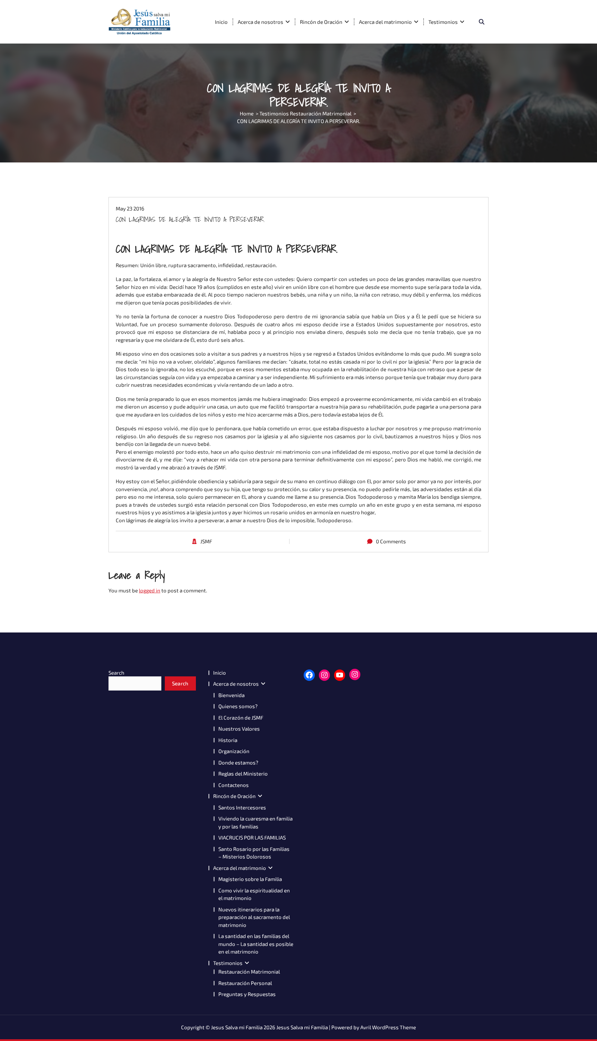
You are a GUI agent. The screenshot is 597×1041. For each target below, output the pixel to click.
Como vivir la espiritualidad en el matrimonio (254, 894)
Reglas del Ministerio (243, 773)
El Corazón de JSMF (240, 717)
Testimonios (443, 22)
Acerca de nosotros (260, 22)
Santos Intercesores (242, 807)
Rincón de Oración (321, 22)
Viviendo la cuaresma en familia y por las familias (255, 822)
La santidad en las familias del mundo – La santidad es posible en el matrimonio (255, 944)
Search (116, 672)
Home (247, 113)
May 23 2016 (130, 208)
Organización (233, 751)
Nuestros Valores (239, 728)
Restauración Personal (245, 983)
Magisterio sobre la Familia (250, 879)
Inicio (221, 22)
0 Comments (391, 541)
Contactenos (233, 785)
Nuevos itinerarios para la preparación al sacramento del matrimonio (254, 917)
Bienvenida (231, 695)
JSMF (206, 541)
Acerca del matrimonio (385, 22)
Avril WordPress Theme (388, 1027)
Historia (227, 740)
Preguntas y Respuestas (247, 994)
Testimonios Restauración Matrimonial (305, 113)
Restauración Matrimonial (249, 971)
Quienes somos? (238, 706)
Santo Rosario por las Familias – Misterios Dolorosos (254, 853)
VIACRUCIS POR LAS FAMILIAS (252, 837)
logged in (149, 590)
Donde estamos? (238, 762)
